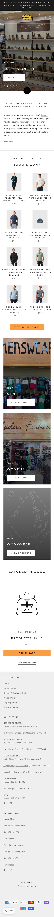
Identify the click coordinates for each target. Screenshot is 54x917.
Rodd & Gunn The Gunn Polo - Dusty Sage (40, 272)
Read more (8, 141)
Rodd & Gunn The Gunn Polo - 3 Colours (14, 235)
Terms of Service (10, 707)
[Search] (45, 17)
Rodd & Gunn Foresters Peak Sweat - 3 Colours (14, 198)
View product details (27, 662)
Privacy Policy (9, 698)
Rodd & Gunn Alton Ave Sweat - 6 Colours (14, 272)
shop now (14, 77)
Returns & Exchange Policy (15, 693)
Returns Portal (10, 688)
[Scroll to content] (27, 90)
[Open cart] (50, 17)
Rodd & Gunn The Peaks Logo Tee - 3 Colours (40, 198)
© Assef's (27, 882)
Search (6, 683)
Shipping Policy (10, 702)
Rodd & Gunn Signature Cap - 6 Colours (40, 235)
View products (21, 403)
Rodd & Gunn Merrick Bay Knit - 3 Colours (14, 309)
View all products (27, 327)
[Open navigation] (4, 17)
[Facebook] (4, 803)
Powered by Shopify (27, 886)
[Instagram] (11, 803)
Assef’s (44, 115)
